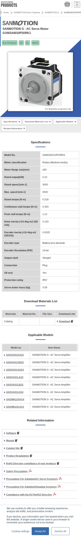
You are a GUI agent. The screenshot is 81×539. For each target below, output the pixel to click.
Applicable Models (64, 122)
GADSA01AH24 (15, 369)
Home (6, 12)
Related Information (13, 128)
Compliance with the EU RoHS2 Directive (29, 494)
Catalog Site (13, 448)
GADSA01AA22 (15, 355)
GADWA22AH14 (15, 399)
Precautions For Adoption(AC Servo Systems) (32, 479)
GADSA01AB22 (15, 362)
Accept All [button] (40, 531)
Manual (10, 440)
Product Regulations (17, 456)
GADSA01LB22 (14, 384)
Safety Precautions (17, 471)
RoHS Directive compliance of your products (31, 463)
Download (64, 321)
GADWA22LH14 (15, 407)
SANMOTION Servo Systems (27, 12)
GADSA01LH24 (14, 392)
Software (11, 433)
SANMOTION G (52, 12)
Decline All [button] (60, 531)
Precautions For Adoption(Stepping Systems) (31, 486)
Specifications (10, 122)
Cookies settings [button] (20, 531)
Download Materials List (36, 122)
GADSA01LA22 (14, 377)
